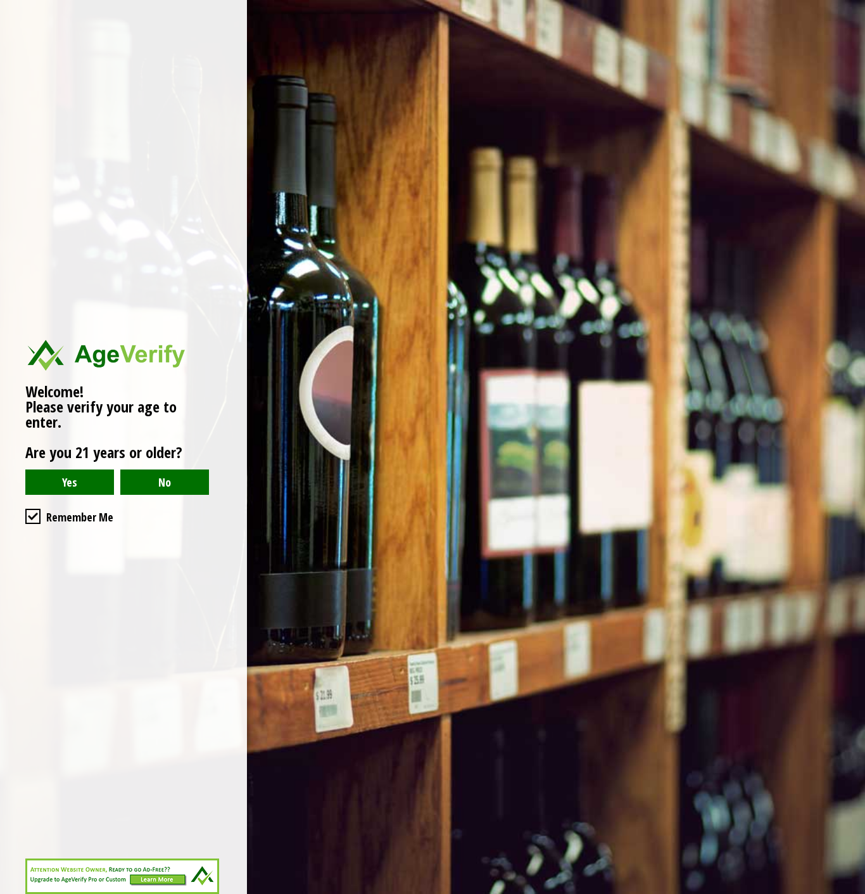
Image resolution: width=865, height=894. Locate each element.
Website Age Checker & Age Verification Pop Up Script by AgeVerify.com (849, 891)
